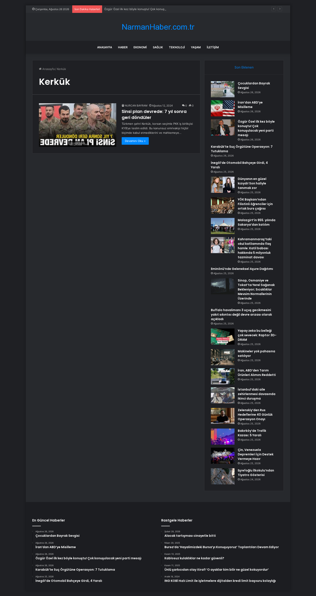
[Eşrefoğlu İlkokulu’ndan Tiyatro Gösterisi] (223, 476)
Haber (122, 47)
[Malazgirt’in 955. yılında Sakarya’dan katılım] (223, 226)
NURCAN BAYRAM (136, 105)
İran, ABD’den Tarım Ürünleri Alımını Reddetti (257, 372)
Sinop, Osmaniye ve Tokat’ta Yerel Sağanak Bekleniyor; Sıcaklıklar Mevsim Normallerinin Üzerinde (256, 289)
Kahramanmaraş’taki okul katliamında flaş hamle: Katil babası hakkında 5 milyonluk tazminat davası (255, 248)
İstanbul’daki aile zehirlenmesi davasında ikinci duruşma (256, 394)
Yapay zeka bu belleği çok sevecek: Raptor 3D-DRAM (257, 335)
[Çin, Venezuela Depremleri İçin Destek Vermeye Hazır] (223, 456)
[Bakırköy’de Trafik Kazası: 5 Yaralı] (223, 437)
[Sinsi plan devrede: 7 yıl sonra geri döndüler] (77, 125)
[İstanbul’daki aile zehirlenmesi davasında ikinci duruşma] (223, 395)
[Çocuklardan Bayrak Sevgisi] (223, 89)
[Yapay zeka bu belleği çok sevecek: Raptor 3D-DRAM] (223, 336)
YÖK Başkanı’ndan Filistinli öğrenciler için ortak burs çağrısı (255, 204)
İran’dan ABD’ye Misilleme (250, 104)
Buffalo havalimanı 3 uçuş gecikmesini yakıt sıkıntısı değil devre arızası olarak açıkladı (241, 314)
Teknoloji (177, 47)
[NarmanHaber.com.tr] (158, 27)
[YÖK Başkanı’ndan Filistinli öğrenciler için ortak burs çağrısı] (223, 205)
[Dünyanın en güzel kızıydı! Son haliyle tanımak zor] (223, 185)
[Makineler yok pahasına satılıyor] (223, 357)
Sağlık (158, 47)
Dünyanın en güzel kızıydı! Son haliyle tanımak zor (252, 183)
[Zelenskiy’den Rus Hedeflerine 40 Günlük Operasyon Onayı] (223, 416)
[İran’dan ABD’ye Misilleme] (223, 108)
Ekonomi (140, 47)
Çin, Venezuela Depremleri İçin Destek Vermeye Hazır (255, 454)
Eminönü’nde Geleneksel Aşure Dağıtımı (242, 269)
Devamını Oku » (135, 141)
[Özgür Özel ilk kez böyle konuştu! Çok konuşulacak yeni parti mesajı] (223, 127)
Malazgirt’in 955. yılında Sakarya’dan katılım (256, 222)
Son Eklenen (244, 67)
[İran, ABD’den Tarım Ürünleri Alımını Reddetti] (223, 376)
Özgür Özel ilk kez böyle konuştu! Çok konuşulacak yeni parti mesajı (149, 9)
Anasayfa (104, 47)
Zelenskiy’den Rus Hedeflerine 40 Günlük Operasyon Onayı (255, 414)
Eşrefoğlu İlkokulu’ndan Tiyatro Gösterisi (256, 472)
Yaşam (196, 47)
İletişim (213, 47)
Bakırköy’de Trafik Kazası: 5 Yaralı (252, 433)
